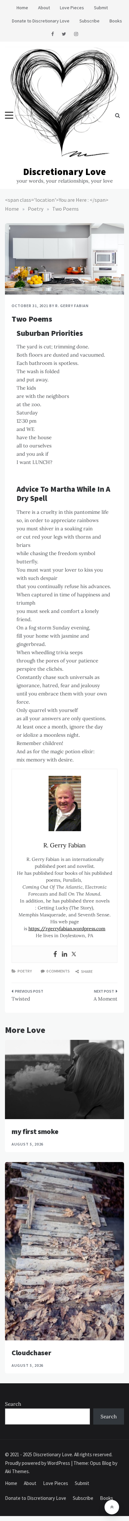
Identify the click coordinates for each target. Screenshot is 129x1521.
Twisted (21, 999)
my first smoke (35, 1131)
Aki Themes (17, 1471)
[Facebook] (55, 954)
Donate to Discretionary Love (40, 21)
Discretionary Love (64, 171)
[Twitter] (74, 954)
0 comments (58, 971)
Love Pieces (72, 8)
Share (86, 971)
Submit (101, 8)
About (44, 8)
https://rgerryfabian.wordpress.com (67, 929)
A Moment (105, 999)
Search (13, 1404)
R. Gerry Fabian (71, 305)
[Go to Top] (112, 1507)
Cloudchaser (31, 1352)
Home (22, 8)
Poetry (25, 971)
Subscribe (89, 21)
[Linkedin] (64, 954)
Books (115, 21)
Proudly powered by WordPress (38, 1463)
